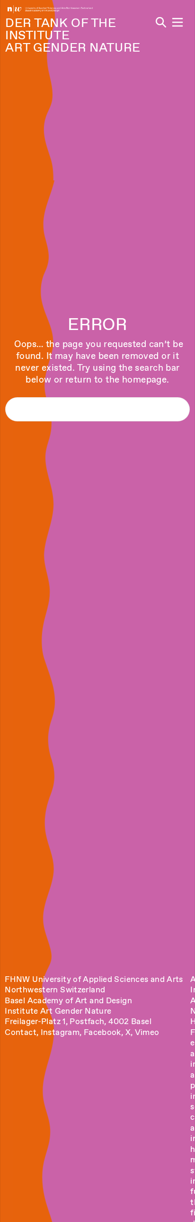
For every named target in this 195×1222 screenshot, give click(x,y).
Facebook (102, 1032)
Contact (20, 1032)
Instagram (60, 1032)
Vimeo (147, 1032)
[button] (177, 22)
